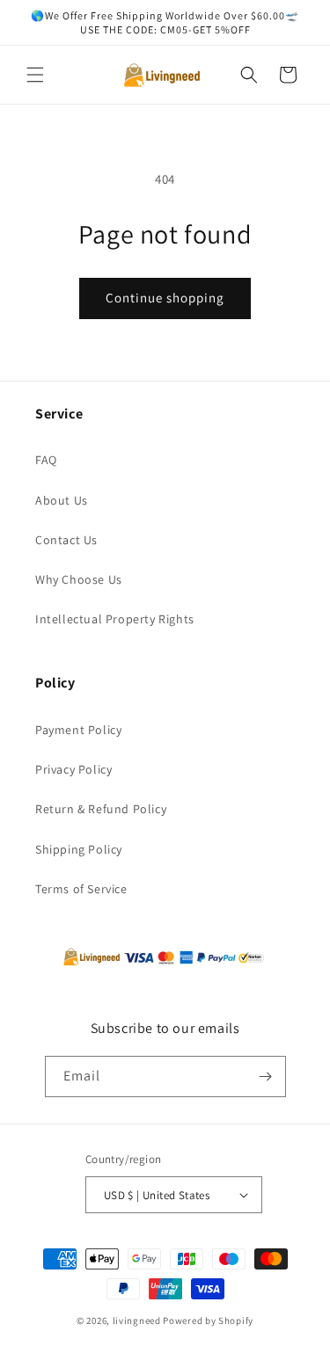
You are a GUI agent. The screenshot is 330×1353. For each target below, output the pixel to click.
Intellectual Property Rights (114, 619)
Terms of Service (81, 889)
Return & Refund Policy (100, 809)
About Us (61, 500)
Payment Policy (78, 730)
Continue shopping (165, 297)
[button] (35, 74)
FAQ (46, 460)
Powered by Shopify (208, 1320)
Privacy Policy (73, 769)
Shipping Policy (78, 849)
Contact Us (66, 540)
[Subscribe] (265, 1076)
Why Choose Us (78, 579)
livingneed (137, 1320)
